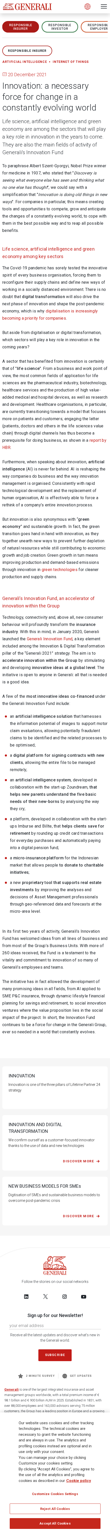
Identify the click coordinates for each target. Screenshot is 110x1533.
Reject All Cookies (55, 1509)
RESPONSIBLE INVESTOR (59, 27)
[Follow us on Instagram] (64, 1296)
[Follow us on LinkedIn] (26, 1296)
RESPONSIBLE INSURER (20, 27)
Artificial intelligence (24, 62)
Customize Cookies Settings (55, 1494)
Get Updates (81, 1376)
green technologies (60, 569)
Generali (11, 1389)
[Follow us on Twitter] (45, 1296)
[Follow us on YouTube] (83, 1296)
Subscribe (55, 1355)
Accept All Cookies (54, 1523)
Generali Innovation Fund (49, 638)
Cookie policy (78, 1480)
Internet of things (71, 62)
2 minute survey (40, 1376)
